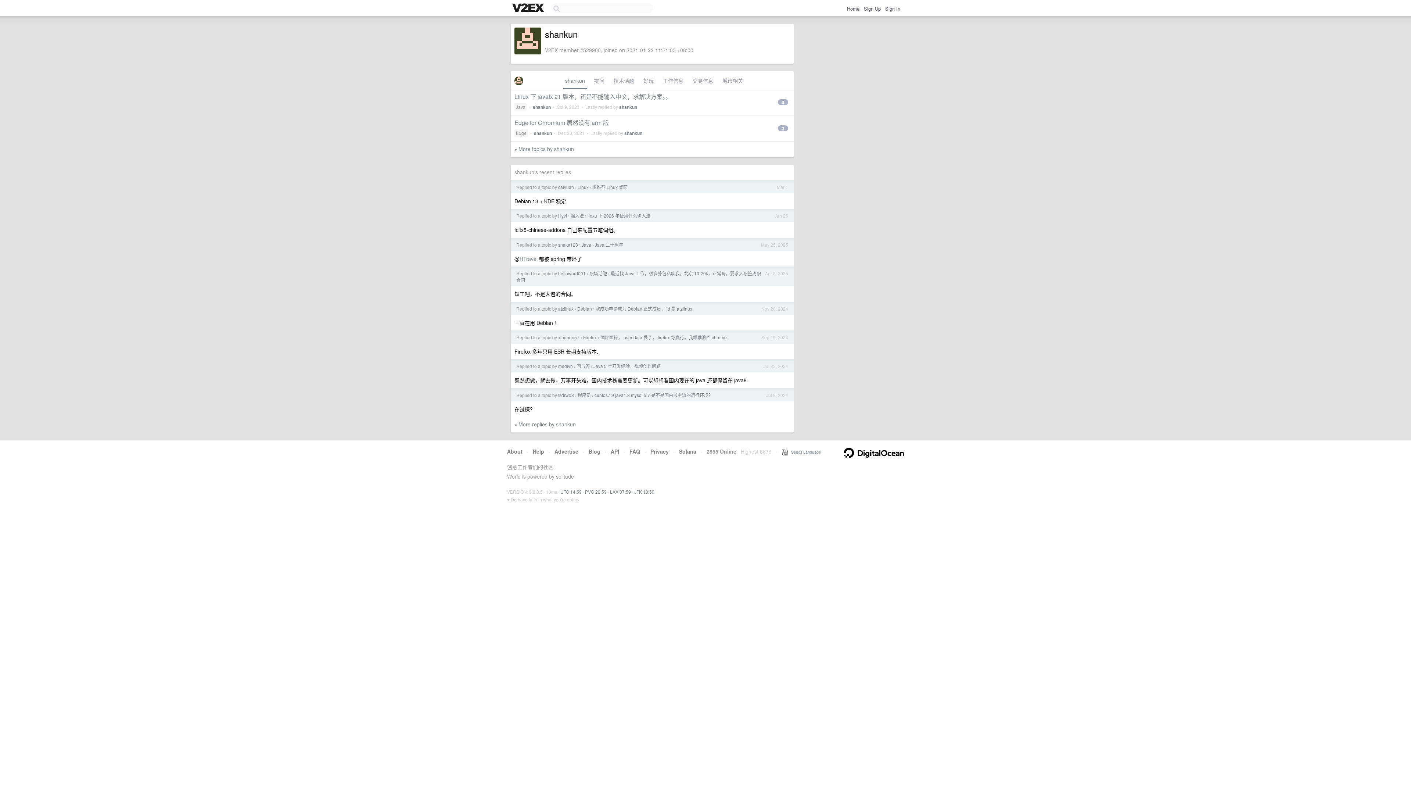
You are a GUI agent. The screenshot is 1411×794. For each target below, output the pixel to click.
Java (520, 107)
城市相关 (732, 80)
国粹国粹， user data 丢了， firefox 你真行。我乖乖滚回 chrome (663, 337)
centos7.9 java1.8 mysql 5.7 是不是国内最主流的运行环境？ (654, 395)
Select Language (804, 452)
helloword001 (572, 273)
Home (853, 8)
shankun (575, 80)
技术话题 (624, 80)
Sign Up (872, 8)
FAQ (634, 451)
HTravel (529, 258)
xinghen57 (568, 337)
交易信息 (703, 80)
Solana (687, 451)
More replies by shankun (547, 424)
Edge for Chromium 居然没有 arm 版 (561, 122)
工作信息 (673, 80)
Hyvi (562, 215)
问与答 (583, 366)
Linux (583, 187)
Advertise (566, 451)
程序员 (584, 395)
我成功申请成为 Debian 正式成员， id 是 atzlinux (644, 308)
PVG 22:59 (596, 492)
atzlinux (566, 308)
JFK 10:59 (644, 492)
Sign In (892, 8)
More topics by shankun (546, 149)
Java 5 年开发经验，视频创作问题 (627, 366)
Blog (594, 451)
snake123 (568, 245)
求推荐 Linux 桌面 (610, 187)
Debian (584, 308)
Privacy (659, 451)
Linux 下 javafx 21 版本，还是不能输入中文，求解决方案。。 (592, 96)
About (515, 451)
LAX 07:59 (620, 492)
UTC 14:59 (571, 492)
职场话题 (598, 273)
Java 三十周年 (609, 245)
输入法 (577, 215)
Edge (521, 133)
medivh (565, 366)
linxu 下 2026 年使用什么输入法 (619, 215)
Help (538, 451)
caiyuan (566, 187)
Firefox (590, 337)
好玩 (648, 80)
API (615, 451)
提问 (599, 80)
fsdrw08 (566, 395)
